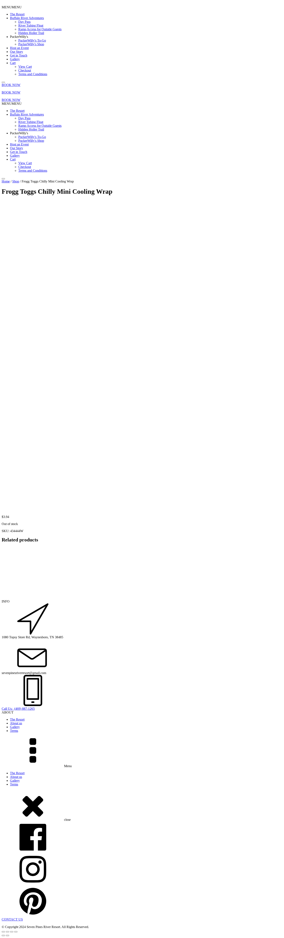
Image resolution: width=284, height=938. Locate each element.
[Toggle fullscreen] (7, 931)
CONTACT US (12, 919)
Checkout (24, 70)
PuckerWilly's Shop (31, 44)
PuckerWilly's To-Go (32, 40)
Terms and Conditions (32, 74)
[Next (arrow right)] (7, 935)
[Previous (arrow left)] (3, 935)
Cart (13, 63)
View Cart (25, 66)
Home (6, 181)
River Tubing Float (30, 25)
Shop (15, 181)
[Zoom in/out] (3, 931)
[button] (12, 7)
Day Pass (24, 21)
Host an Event (19, 48)
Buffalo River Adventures (27, 18)
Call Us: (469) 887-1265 (18, 708)
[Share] (11, 931)
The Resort (17, 14)
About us (16, 723)
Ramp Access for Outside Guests (40, 29)
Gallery (15, 59)
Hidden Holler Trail (31, 33)
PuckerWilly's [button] (19, 36)
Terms (14, 730)
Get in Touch (18, 55)
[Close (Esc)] (15, 931)
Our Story (16, 51)
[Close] (3, 82)
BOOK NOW (11, 85)
